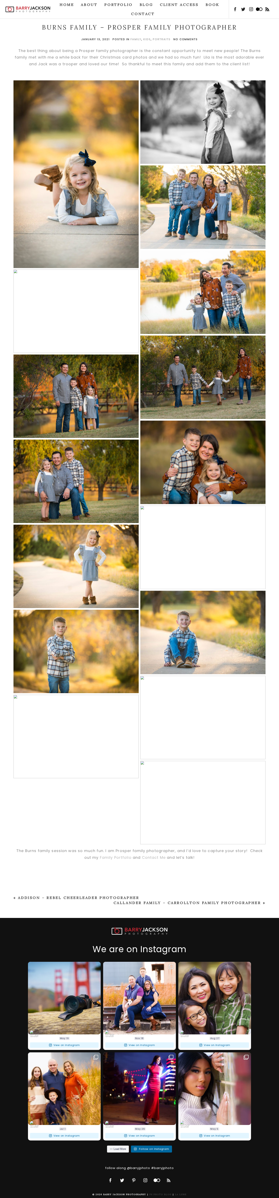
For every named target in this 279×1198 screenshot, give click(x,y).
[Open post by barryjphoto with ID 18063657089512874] (64, 998)
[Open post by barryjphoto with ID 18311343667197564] (139, 1088)
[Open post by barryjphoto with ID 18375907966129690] (139, 998)
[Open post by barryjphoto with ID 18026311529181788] (64, 1088)
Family (136, 39)
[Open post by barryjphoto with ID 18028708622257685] (214, 998)
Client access (179, 4)
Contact (143, 13)
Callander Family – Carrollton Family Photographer (187, 902)
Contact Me (154, 857)
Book (212, 4)
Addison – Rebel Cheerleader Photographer (78, 897)
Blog (146, 4)
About (89, 4)
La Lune (181, 1194)
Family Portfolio (116, 857)
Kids (147, 39)
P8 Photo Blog (161, 1194)
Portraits (162, 39)
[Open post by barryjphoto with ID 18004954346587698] (214, 1088)
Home (67, 4)
